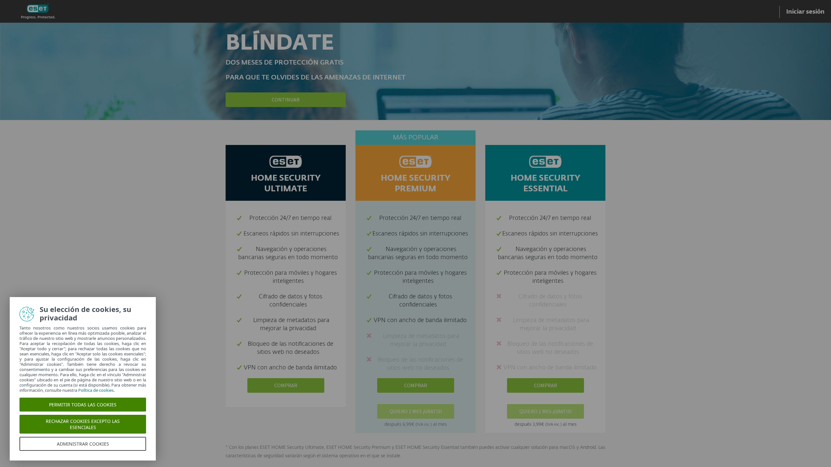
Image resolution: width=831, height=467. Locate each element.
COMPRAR (285, 385)
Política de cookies (96, 390)
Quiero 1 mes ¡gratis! (416, 411)
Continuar (286, 99)
